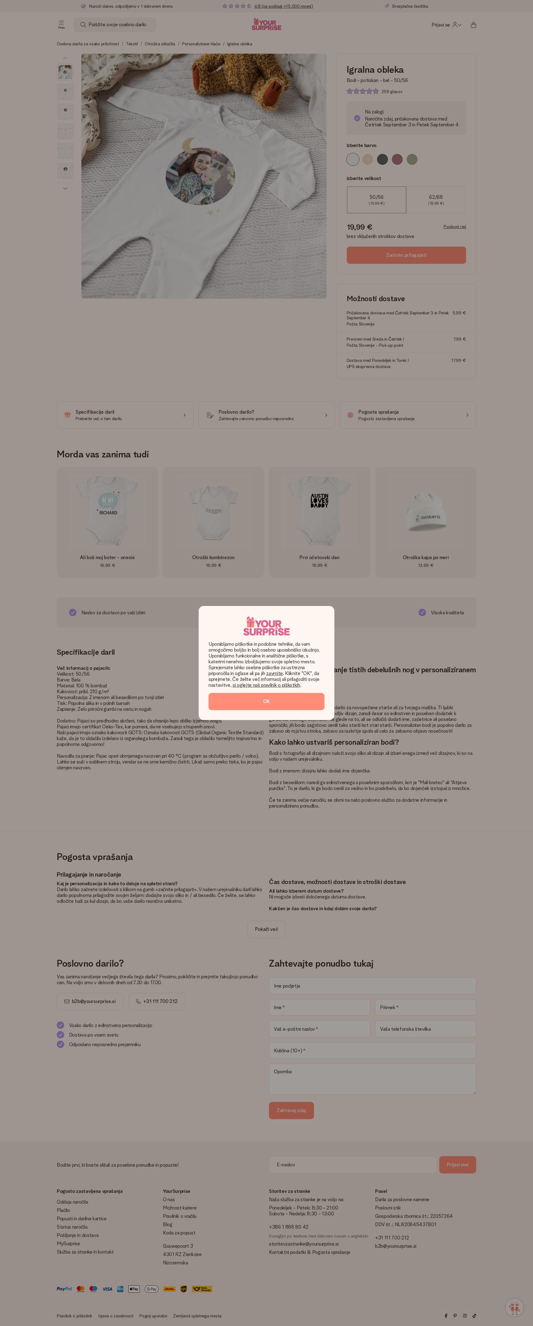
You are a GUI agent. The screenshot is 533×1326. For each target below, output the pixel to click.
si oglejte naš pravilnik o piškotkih (266, 685)
